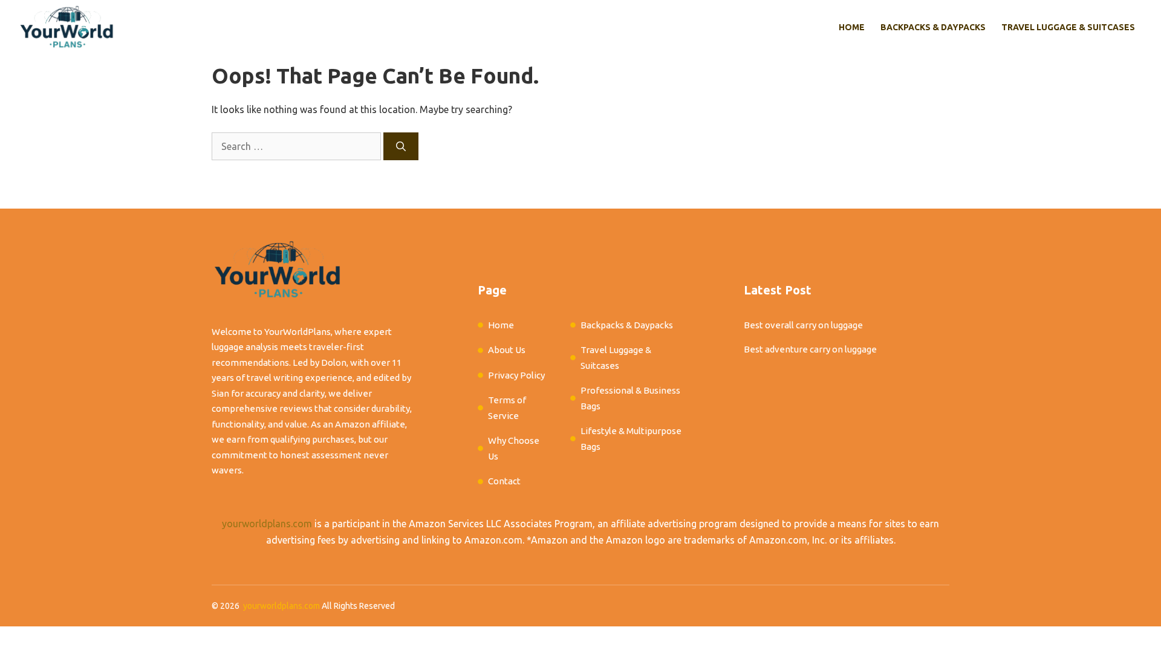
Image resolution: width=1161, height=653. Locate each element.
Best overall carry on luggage (803, 325)
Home (852, 27)
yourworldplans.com (267, 523)
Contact (504, 481)
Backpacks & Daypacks (933, 27)
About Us (506, 350)
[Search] (400, 146)
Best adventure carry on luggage (810, 349)
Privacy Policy (516, 375)
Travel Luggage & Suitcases (1068, 27)
